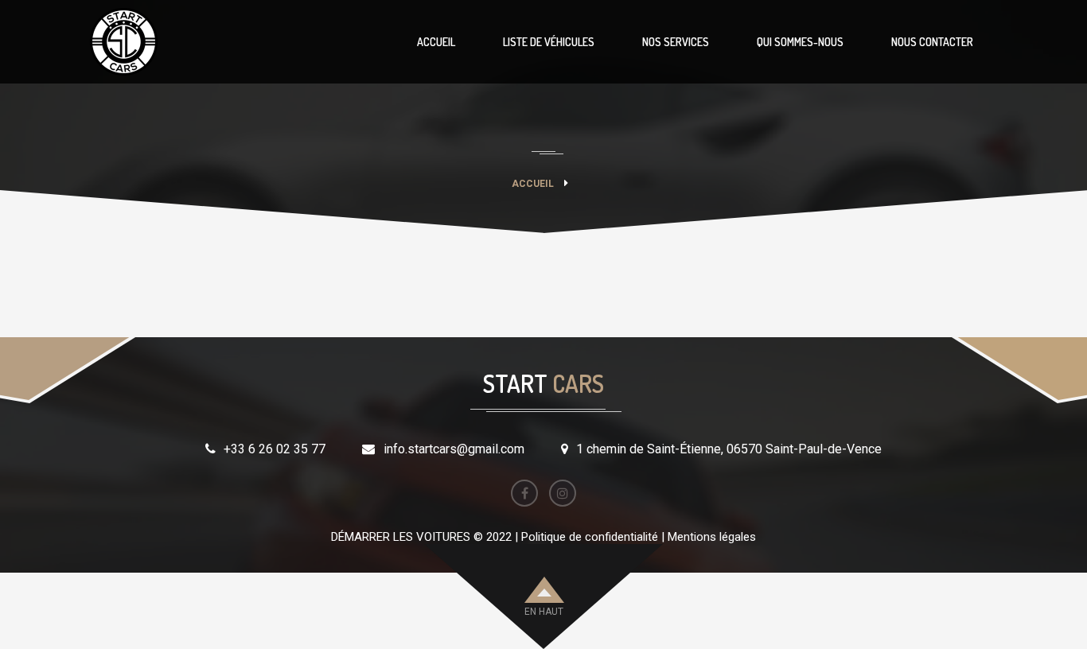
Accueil (533, 183)
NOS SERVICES (675, 42)
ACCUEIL (436, 42)
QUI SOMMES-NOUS (800, 42)
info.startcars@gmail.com (454, 449)
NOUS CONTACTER (932, 42)
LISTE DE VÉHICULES (548, 42)
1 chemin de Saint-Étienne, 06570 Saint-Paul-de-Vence (729, 449)
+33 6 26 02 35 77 (274, 449)
